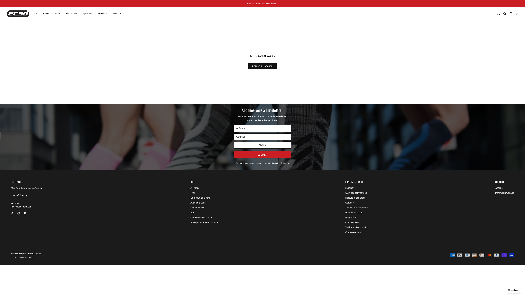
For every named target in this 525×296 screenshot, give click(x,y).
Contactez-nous (353, 232)
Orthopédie (102, 13)
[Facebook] (12, 213)
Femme (57, 13)
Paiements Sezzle (354, 212)
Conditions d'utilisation (201, 217)
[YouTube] (25, 213)
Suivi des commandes (356, 193)
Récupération (71, 13)
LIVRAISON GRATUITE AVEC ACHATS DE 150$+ (262, 3)
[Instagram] (19, 213)
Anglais (499, 188)
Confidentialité (197, 208)
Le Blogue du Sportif (200, 198)
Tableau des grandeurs (356, 208)
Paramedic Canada (504, 193)
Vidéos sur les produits (356, 227)
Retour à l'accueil (262, 66)
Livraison (349, 188)
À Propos (194, 188)
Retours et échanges (355, 198)
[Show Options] (288, 145)
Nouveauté (117, 13)
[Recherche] (504, 13)
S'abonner (262, 155)
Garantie (349, 203)
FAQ (192, 193)
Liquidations (87, 13)
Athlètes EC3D (197, 203)
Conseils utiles (352, 222)
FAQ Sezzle (351, 217)
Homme (46, 13)
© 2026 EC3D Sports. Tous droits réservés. (26, 253)
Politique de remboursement (204, 222)
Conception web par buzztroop (23, 257)
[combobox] (261, 145)
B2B (192, 212)
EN (517, 14)
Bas (36, 13)
